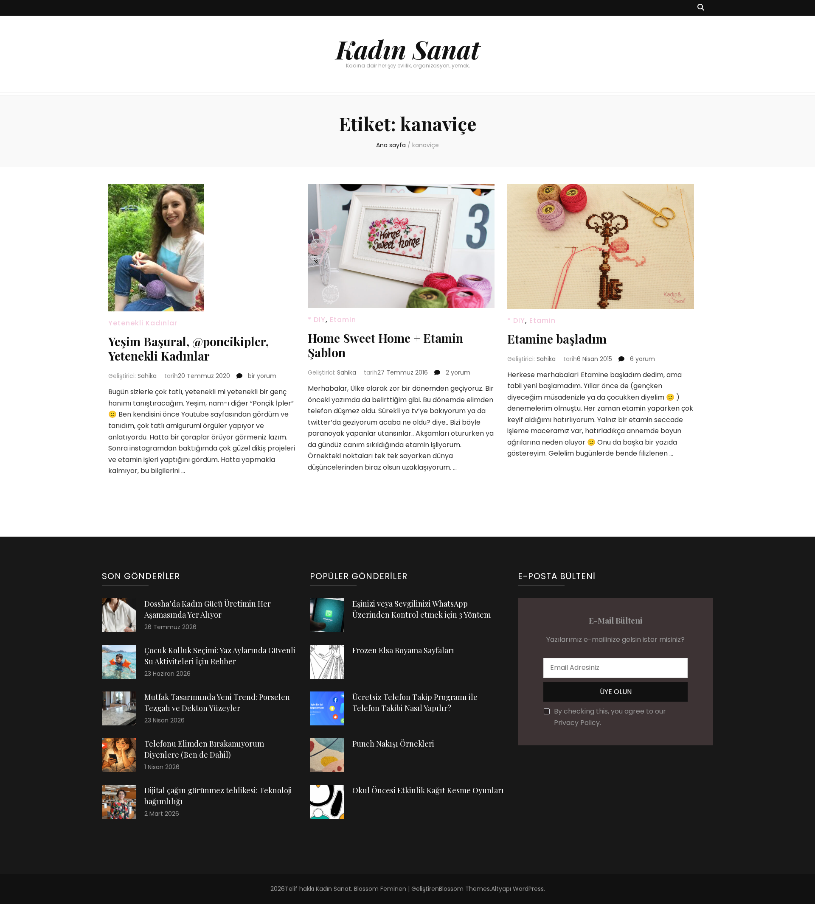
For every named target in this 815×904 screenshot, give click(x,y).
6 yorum (641, 359)
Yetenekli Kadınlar (142, 323)
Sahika (147, 376)
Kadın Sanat (408, 49)
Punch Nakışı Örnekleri (393, 744)
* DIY (317, 320)
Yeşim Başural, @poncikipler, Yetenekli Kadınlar (188, 348)
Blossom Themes (464, 888)
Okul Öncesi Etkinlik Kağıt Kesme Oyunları (428, 790)
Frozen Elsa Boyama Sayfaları (403, 650)
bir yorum (261, 376)
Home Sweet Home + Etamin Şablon (385, 345)
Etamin (343, 320)
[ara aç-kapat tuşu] (700, 8)
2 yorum (457, 372)
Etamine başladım (557, 339)
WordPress (528, 888)
